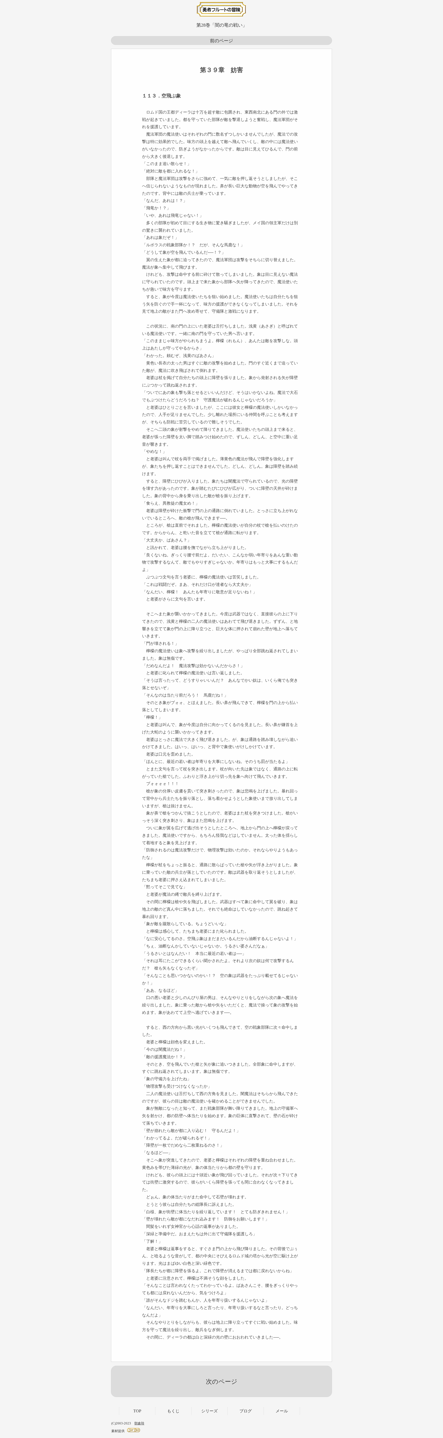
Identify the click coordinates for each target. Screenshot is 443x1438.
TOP (137, 1411)
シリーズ (209, 1411)
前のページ (221, 40)
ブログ (245, 1411)
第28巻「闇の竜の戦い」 (221, 25)
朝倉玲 (139, 1423)
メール (282, 1411)
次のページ (221, 1381)
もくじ (173, 1411)
